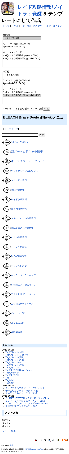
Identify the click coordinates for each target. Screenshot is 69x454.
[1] (22, 41)
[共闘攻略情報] (6, 190)
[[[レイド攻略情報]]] (22, 38)
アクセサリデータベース (23, 294)
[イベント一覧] (6, 313)
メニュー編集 (9, 431)
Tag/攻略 (9, 383)
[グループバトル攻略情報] (6, 218)
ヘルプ (47, 26)
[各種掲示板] (6, 332)
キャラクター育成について (24, 170)
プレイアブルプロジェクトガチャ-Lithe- (25, 401)
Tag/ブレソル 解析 (14, 352)
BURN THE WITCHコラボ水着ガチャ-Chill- (27, 398)
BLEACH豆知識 (19, 256)
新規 (16, 26)
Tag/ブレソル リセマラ (16, 354)
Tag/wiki (9, 380)
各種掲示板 (16, 332)
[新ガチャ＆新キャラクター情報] (6, 152)
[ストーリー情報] (6, 180)
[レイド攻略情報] (6, 199)
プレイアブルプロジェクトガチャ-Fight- (25, 388)
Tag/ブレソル (12, 367)
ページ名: (7, 108)
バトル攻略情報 (19, 237)
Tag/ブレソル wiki (14, 362)
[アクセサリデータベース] (6, 294)
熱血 (11, 445)
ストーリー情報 (19, 180)
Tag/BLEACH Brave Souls (18, 370)
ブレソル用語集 (19, 246)
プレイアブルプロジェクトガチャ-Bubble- (26, 403)
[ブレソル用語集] (6, 246)
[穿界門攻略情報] (6, 208)
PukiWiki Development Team (33, 449)
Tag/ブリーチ (12, 372)
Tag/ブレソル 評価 (14, 359)
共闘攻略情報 (18, 190)
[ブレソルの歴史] (6, 265)
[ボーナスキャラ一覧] (22, 52)
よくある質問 (18, 322)
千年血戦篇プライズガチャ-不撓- (22, 390)
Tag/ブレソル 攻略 (14, 365)
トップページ (11, 129)
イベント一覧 (18, 313)
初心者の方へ (19, 142)
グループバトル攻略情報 (23, 218)
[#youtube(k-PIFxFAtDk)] (22, 46)
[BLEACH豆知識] (6, 256)
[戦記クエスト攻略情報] (6, 227)
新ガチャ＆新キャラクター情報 (21, 393)
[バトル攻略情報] (6, 237)
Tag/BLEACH (12, 375)
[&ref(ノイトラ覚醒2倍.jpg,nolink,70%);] (22, 55)
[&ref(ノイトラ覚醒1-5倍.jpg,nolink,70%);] (22, 58)
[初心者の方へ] (6, 142)
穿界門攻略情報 (19, 208)
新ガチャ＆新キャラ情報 (27, 151)
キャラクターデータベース (28, 161)
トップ (6, 26)
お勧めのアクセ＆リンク (23, 284)
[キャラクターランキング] (6, 275)
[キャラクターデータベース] (6, 161)
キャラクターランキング (23, 275)
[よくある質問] (6, 322)
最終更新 (37, 26)
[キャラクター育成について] (6, 170)
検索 (29, 26)
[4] (22, 49)
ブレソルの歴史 (19, 265)
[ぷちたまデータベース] (6, 303)
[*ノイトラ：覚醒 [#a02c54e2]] (22, 43)
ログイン (57, 26)
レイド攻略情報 (19, 199)
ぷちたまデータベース (22, 303)
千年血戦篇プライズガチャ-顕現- (22, 406)
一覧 (22, 26)
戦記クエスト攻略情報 (22, 227)
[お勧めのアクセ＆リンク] (6, 284)
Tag (7, 377)
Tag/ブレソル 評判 (14, 357)
